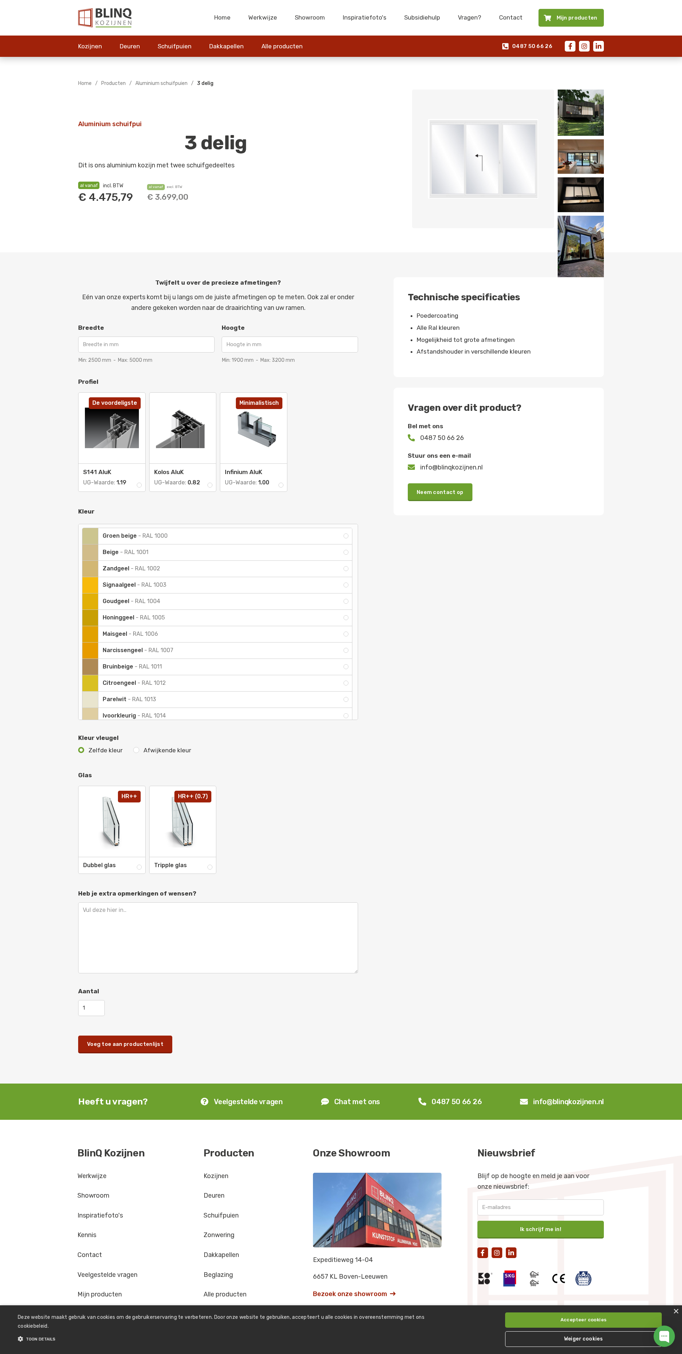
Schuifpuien (174, 46)
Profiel (88, 381)
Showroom (310, 17)
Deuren (130, 46)
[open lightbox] (483, 159)
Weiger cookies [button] (583, 1339)
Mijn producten (99, 1294)
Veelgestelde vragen (107, 1275)
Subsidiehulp (422, 17)
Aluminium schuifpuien (161, 83)
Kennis (86, 1235)
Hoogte (233, 327)
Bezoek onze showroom (354, 1294)
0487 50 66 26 (527, 46)
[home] (104, 18)
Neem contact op (440, 492)
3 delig (205, 83)
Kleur (86, 511)
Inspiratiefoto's (364, 17)
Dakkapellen (226, 46)
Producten (113, 83)
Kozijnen (90, 46)
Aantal (88, 991)
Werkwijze (262, 17)
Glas (85, 775)
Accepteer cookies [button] (584, 1319)
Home (222, 17)
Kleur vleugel (98, 737)
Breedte (91, 327)
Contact (511, 17)
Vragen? (469, 17)
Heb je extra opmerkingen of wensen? (137, 893)
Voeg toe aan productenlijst (125, 1044)
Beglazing (218, 1275)
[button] (228, 1339)
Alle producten (282, 46)
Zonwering (219, 1235)
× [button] (675, 1311)
